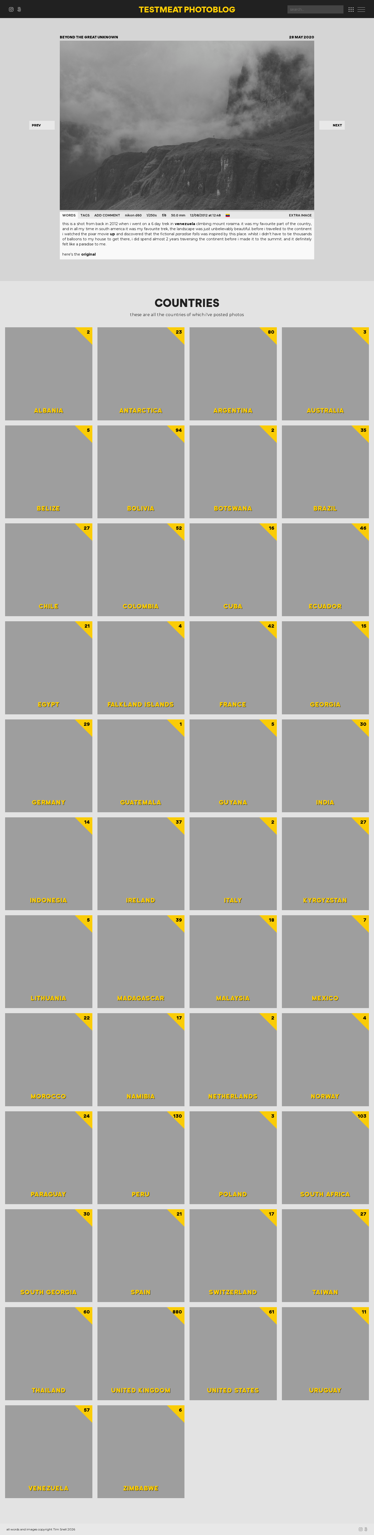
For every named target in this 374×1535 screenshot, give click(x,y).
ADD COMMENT (107, 215)
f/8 (164, 215)
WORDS (69, 215)
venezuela (185, 224)
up (112, 234)
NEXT (337, 125)
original (88, 254)
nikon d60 (133, 215)
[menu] (362, 10)
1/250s (152, 215)
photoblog (187, 10)
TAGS (85, 215)
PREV (36, 125)
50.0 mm (178, 215)
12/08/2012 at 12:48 (205, 215)
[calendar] (351, 9)
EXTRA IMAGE (300, 215)
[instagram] (13, 10)
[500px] (20, 10)
